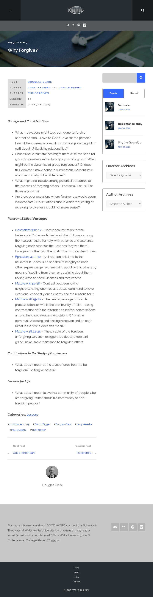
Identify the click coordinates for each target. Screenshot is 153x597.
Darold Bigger (70, 87)
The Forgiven (38, 93)
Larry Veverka (39, 87)
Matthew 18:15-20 (28, 299)
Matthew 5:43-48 (27, 283)
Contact (76, 582)
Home (76, 568)
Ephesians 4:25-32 (28, 257)
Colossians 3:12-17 (28, 230)
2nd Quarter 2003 (19, 424)
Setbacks (124, 105)
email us (23, 535)
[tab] (113, 93)
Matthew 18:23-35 (28, 331)
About (76, 572)
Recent (134, 93)
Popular (114, 93)
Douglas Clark (40, 82)
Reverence (84, 452)
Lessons (32, 414)
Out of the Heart (24, 452)
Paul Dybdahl (18, 430)
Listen (76, 577)
